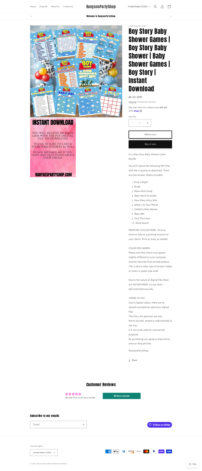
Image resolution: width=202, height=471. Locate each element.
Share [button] (134, 360)
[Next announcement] (170, 16)
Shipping (132, 102)
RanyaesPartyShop (44, 464)
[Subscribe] (83, 424)
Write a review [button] (121, 396)
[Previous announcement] (31, 16)
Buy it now (150, 144)
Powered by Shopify (59, 464)
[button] (155, 6)
